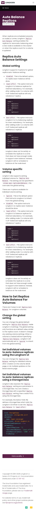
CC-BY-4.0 (20, 479)
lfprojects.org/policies (14, 503)
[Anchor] (29, 60)
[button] (33, 2)
